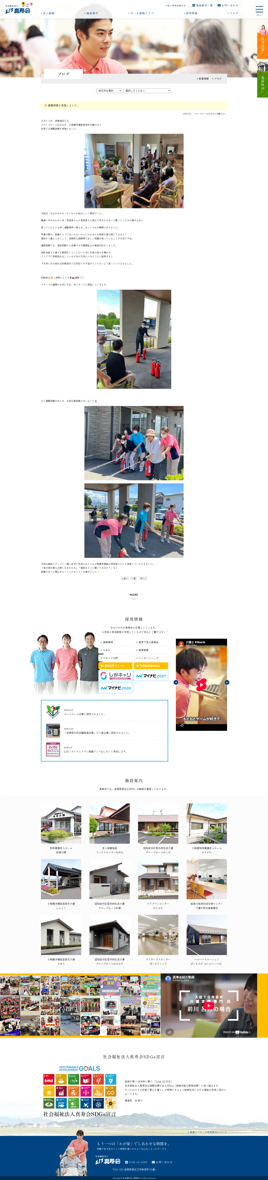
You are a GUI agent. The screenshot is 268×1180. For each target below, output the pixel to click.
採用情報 (192, 13)
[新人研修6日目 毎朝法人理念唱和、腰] (50, 1006)
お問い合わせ (230, 5)
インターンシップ (149, 658)
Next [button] (227, 682)
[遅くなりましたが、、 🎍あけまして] (131, 1026)
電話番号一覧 (204, 5)
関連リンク (196, 1132)
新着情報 (204, 78)
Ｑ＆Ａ (106, 650)
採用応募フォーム (114, 665)
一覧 (134, 578)
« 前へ (125, 578)
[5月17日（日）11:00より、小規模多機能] (151, 985)
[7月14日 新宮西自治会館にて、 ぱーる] (70, 985)
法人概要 (49, 13)
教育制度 (144, 650)
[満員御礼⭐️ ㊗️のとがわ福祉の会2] (90, 985)
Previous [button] (176, 682)
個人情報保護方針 (176, 5)
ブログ (234, 13)
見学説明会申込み (150, 665)
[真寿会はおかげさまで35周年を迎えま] (151, 1026)
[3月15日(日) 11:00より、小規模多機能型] (151, 1006)
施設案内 (92, 13)
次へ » (143, 578)
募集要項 (108, 642)
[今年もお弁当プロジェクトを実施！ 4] (30, 1006)
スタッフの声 (110, 658)
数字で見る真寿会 (149, 642)
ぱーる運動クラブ (142, 13)
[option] (201, 685)
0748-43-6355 (138, 1162)
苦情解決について (217, 1132)
